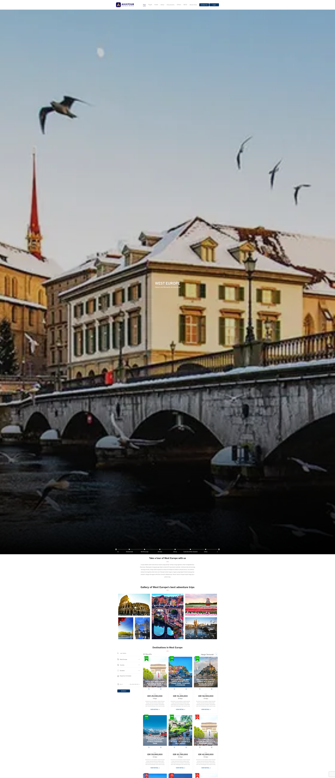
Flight (150, 4)
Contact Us (204, 5)
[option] (175, 550)
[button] (128, 660)
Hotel (156, 4)
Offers (179, 4)
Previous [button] (116, 549)
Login (214, 5)
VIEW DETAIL (154, 709)
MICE (185, 4)
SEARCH (123, 691)
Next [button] (219, 549)
